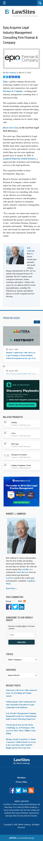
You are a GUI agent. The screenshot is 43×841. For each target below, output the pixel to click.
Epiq (5, 81)
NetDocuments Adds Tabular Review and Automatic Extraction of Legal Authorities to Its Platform (21, 704)
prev (35, 321)
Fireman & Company (13, 91)
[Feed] (31, 790)
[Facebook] (9, 607)
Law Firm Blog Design (21, 838)
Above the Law (22, 572)
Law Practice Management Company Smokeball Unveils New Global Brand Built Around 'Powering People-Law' (21, 716)
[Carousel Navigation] (21, 321)
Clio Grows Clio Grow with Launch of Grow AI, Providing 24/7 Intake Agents (21, 693)
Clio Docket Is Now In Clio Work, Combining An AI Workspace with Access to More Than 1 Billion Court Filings (21, 729)
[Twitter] (15, 607)
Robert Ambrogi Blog (21, 13)
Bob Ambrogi (10, 72)
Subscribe (21, 642)
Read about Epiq (11, 127)
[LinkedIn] (21, 607)
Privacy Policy (21, 781)
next (38, 321)
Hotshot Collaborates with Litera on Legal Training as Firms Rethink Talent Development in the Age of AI (21, 355)
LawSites (25, 569)
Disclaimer (21, 777)
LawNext (9, 577)
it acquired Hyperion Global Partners (19, 157)
